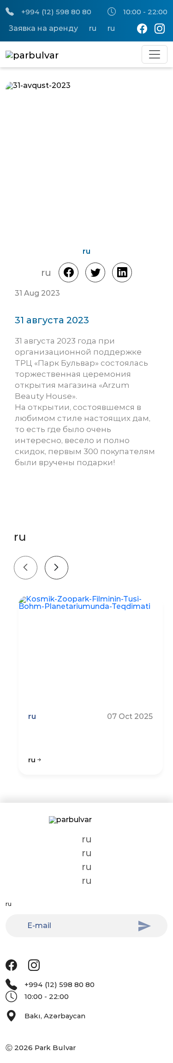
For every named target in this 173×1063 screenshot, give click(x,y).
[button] (131, 161)
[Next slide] (56, 567)
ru (92, 28)
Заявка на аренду (43, 28)
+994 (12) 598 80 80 (56, 11)
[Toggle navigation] (154, 54)
